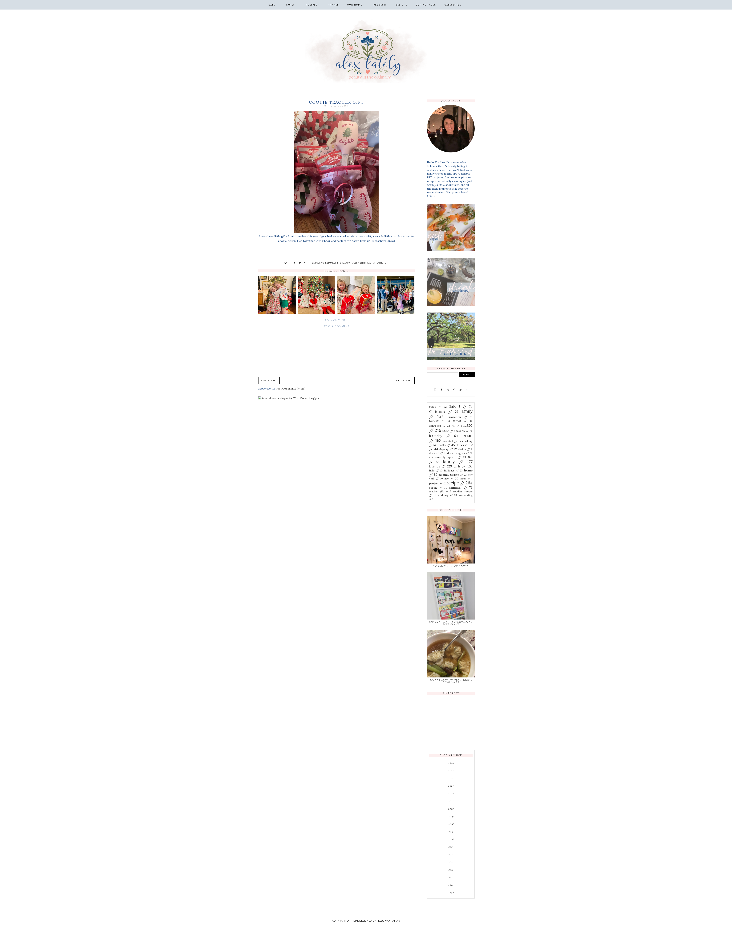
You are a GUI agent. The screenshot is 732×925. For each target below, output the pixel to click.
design (465, 449)
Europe (439, 420)
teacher (370, 263)
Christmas (328, 263)
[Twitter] (460, 389)
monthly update (452, 474)
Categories (453, 5)
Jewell (463, 420)
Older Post (404, 380)
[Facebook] (441, 389)
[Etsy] (434, 389)
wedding (447, 495)
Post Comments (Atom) (290, 388)
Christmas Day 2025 (356, 295)
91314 (438, 406)
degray (448, 449)
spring (438, 487)
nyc (451, 478)
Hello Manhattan (388, 920)
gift (336, 263)
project (437, 483)
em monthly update (447, 457)
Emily (290, 5)
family (458, 461)
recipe (459, 483)
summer (461, 487)
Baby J (461, 406)
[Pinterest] (454, 389)
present (362, 263)
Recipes (311, 5)
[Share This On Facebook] (293, 262)
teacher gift (382, 263)
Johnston (439, 425)
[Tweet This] (298, 262)
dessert (437, 453)
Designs (401, 5)
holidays (453, 470)
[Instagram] (447, 389)
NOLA (448, 430)
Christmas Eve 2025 (277, 295)
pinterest (352, 263)
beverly (464, 431)
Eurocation (460, 417)
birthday (443, 436)
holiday (343, 263)
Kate (271, 5)
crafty (446, 445)
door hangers (460, 453)
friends (440, 466)
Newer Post (269, 380)
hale (436, 470)
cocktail (452, 441)
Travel (333, 5)
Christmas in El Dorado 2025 (316, 295)
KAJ (457, 426)
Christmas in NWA (396, 295)
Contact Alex (426, 5)
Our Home (354, 5)
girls (463, 466)
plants (466, 478)
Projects (380, 5)
